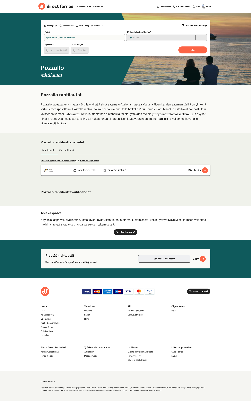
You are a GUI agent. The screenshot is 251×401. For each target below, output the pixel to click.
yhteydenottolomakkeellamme (172, 114)
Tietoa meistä (47, 356)
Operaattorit (46, 319)
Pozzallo (162, 118)
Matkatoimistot (90, 356)
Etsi (193, 49)
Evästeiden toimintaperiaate (140, 352)
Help (173, 311)
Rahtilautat (72, 114)
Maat (43, 311)
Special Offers (47, 327)
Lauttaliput (45, 335)
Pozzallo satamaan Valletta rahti (58, 160)
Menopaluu (52, 25)
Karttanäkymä (66, 150)
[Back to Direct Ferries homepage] (55, 6)
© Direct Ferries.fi (48, 382)
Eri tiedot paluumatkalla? (91, 25)
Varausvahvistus (135, 315)
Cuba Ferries (177, 352)
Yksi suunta (68, 25)
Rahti (86, 319)
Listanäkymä (47, 150)
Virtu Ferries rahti (89, 160)
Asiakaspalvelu (47, 315)
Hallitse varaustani (136, 311)
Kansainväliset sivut (50, 352)
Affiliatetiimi (89, 352)
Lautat (87, 315)
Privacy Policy (134, 356)
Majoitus (88, 311)
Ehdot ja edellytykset (137, 360)
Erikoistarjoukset (48, 331)
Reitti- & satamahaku (50, 323)
